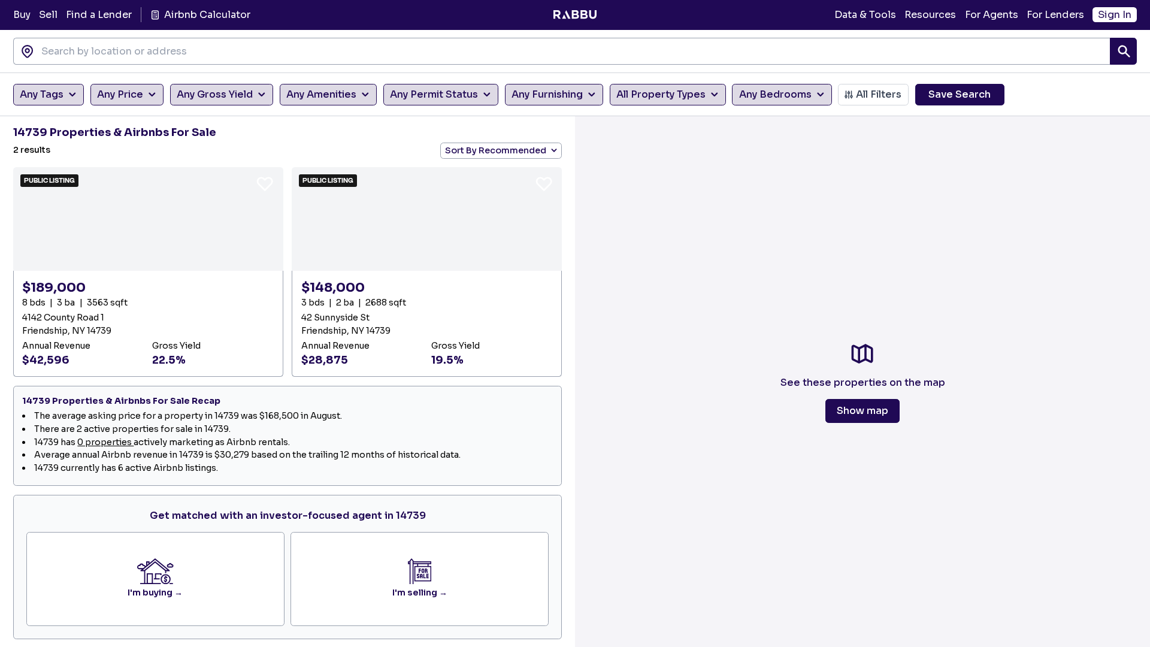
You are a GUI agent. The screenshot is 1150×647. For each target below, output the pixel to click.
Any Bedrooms (775, 94)
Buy (22, 14)
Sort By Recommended (495, 150)
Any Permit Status (434, 94)
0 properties (105, 442)
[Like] (264, 183)
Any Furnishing (547, 94)
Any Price (120, 94)
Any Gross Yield (215, 94)
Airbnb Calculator (207, 14)
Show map (862, 410)
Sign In (1114, 14)
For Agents (991, 14)
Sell (48, 14)
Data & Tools (865, 14)
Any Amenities (321, 94)
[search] (1123, 51)
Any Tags (41, 94)
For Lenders (1055, 14)
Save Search (959, 94)
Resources (930, 14)
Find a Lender (99, 14)
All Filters (878, 94)
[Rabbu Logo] (574, 15)
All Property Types (661, 94)
